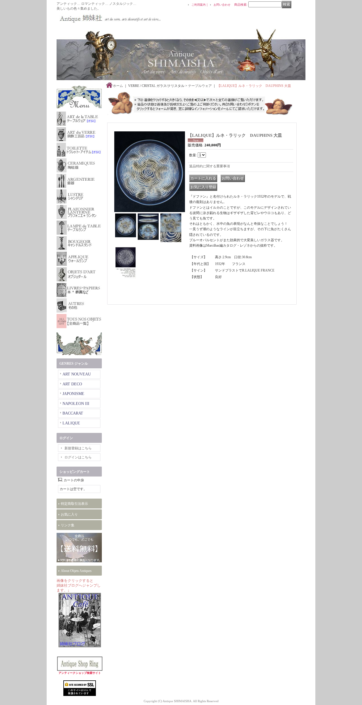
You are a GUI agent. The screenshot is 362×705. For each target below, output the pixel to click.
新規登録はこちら (78, 448)
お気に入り (69, 514)
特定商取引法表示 (74, 504)
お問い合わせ (222, 4)
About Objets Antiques (76, 571)
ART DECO (72, 384)
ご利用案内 (198, 4)
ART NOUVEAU (77, 374)
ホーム (118, 86)
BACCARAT (73, 413)
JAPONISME (73, 394)
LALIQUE (71, 423)
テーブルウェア (200, 86)
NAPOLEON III (76, 403)
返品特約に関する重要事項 (209, 166)
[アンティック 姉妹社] (109, 18)
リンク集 (67, 525)
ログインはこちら (78, 457)
